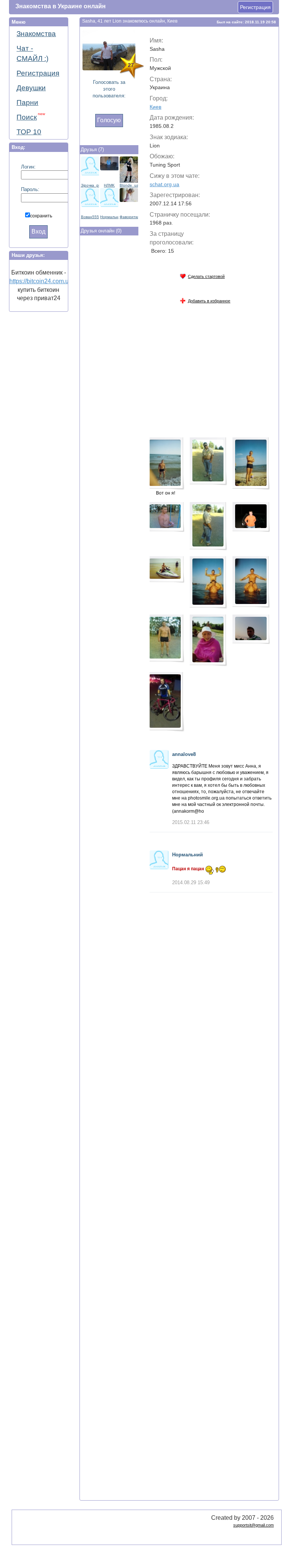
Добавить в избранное (209, 301)
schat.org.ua (164, 184)
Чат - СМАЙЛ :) (32, 53)
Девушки (31, 88)
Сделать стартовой (206, 276)
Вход (38, 231)
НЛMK (109, 185)
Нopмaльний (109, 217)
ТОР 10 (28, 132)
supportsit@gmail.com (253, 1525)
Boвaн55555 (90, 217)
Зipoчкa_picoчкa (90, 185)
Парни (27, 102)
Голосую (109, 120)
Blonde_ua (129, 185)
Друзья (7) (92, 149)
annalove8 (184, 754)
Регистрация (255, 7)
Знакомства (36, 34)
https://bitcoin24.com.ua (40, 281)
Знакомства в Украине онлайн (60, 6)
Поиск (30, 116)
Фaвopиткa (129, 217)
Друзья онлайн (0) (101, 231)
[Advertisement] (110, 362)
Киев (155, 107)
